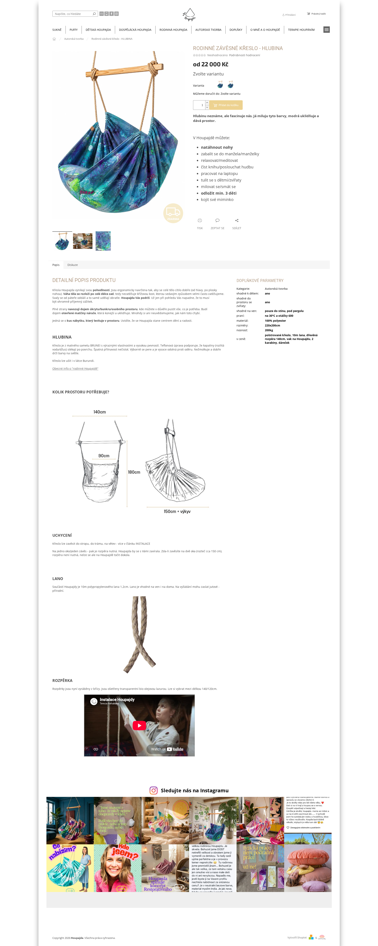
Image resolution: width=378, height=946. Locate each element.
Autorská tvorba (276, 289)
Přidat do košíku (229, 105)
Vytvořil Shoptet (297, 937)
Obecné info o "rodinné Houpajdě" (75, 368)
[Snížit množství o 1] (207, 107)
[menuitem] (56, 30)
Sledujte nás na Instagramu (195, 790)
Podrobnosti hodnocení (244, 55)
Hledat (94, 13)
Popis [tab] (56, 265)
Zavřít (214, 213)
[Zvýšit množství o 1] (207, 102)
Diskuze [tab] (72, 265)
